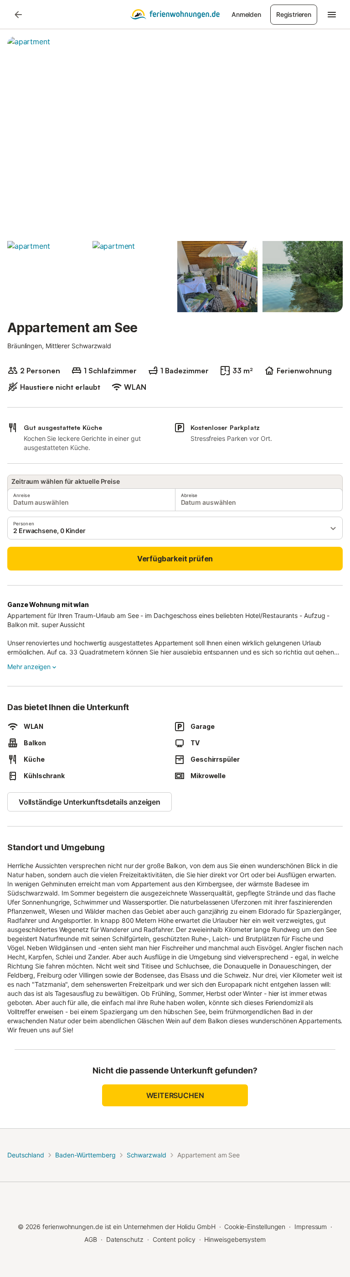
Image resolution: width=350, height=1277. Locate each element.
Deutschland (25, 1155)
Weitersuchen (175, 1095)
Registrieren (293, 14)
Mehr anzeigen (29, 666)
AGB (90, 1239)
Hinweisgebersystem (235, 1239)
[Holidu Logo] (175, 14)
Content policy (174, 1239)
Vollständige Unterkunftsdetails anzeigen (89, 801)
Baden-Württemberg (85, 1155)
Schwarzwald (146, 1155)
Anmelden (246, 14)
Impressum (310, 1226)
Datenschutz (125, 1239)
